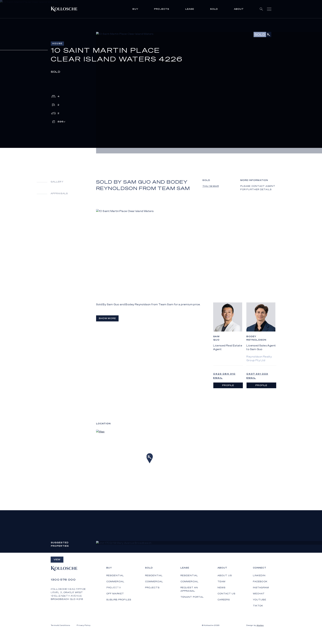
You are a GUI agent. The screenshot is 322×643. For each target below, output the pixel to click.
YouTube (259, 599)
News (222, 587)
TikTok (258, 605)
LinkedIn (259, 575)
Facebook (260, 581)
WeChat (259, 593)
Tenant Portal (192, 597)
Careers (224, 599)
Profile (228, 385)
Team (222, 581)
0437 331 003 (257, 374)
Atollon (260, 625)
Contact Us (226, 593)
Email (218, 378)
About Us (225, 575)
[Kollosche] (64, 9)
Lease (189, 9)
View (57, 559)
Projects (161, 9)
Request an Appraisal (189, 589)
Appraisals (59, 193)
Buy (135, 9)
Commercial (154, 581)
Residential (154, 575)
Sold (214, 9)
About (239, 9)
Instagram (261, 587)
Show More (107, 318)
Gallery (57, 181)
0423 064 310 (224, 374)
